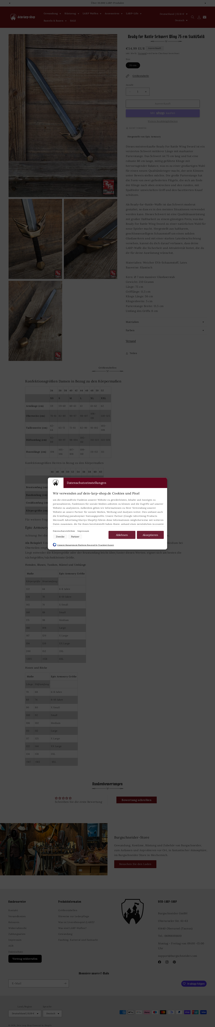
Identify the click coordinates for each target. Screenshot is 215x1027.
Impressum (83, 531)
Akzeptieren (150, 534)
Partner (75, 536)
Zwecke (60, 536)
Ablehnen (122, 534)
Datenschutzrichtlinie (64, 531)
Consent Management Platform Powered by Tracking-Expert (85, 545)
